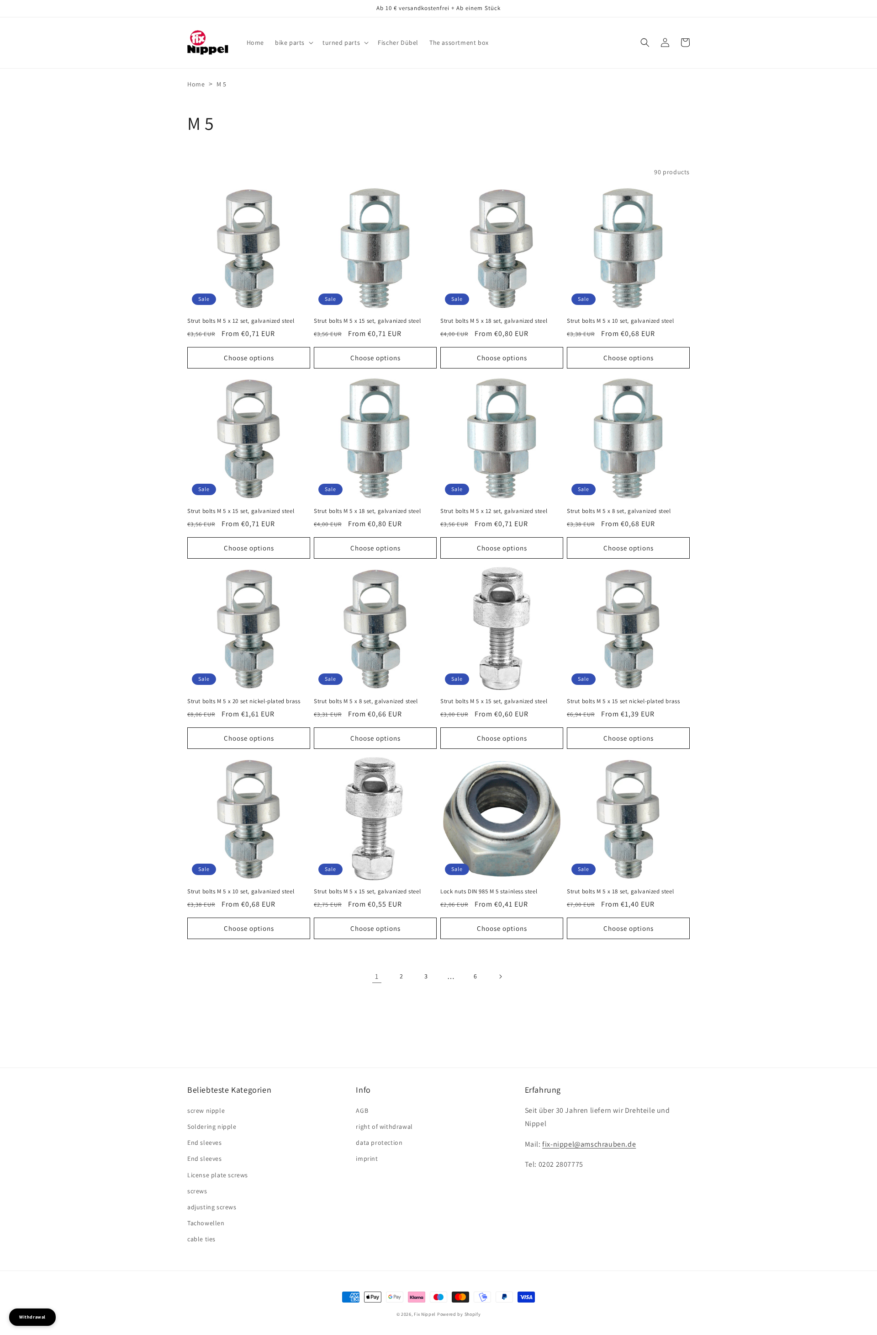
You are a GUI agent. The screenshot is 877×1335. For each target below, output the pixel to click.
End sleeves (204, 1142)
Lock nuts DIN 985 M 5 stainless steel (488, 891)
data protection (379, 1142)
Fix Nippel (425, 1314)
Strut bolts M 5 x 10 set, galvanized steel (620, 321)
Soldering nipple (212, 1126)
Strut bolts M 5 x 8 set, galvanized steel (619, 511)
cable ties (201, 1239)
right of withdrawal (384, 1126)
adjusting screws (212, 1207)
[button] (293, 42)
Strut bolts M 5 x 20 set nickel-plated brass (243, 701)
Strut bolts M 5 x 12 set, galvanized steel (240, 321)
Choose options (249, 357)
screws (197, 1191)
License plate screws (217, 1175)
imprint (367, 1158)
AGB (362, 1110)
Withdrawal (32, 1317)
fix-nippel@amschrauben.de (589, 1144)
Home (196, 84)
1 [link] (377, 976)
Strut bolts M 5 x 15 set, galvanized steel (367, 321)
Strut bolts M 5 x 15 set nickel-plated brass (623, 701)
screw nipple (206, 1110)
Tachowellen (206, 1223)
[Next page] (500, 977)
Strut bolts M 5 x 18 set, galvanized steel (493, 321)
